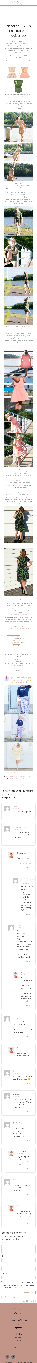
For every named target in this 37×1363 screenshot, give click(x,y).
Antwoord (29, 816)
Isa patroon (26, 617)
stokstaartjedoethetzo (20, 827)
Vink (14, 1071)
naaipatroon (22, 778)
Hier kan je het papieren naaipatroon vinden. (18, 628)
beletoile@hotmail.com (24, 1162)
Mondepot (15, 645)
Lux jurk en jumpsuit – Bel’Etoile (20, 480)
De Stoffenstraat (16, 644)
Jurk (27, 776)
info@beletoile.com (18, 1347)
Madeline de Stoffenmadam (13, 635)
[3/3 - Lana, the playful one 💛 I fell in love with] (18, 756)
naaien (17, 778)
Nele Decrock (17, 1180)
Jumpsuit (24, 776)
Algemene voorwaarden (18, 1316)
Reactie (3, 1243)
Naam (3, 1256)
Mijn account (18, 1313)
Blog (18, 1324)
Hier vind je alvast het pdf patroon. (19, 614)
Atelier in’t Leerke (16, 636)
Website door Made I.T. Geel (26, 1362)
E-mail (3, 1265)
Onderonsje (18, 1327)
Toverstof (15, 638)
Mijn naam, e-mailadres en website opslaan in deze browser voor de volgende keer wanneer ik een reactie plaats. (19, 1285)
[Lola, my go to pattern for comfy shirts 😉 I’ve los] (18, 699)
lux (14, 778)
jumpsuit (10, 778)
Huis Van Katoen (16, 640)
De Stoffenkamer (17, 642)
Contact (18, 1329)
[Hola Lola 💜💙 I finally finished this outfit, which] (18, 728)
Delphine (16, 806)
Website (4, 1274)
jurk (13, 778)
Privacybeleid (16, 1362)
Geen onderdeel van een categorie (14, 776)
